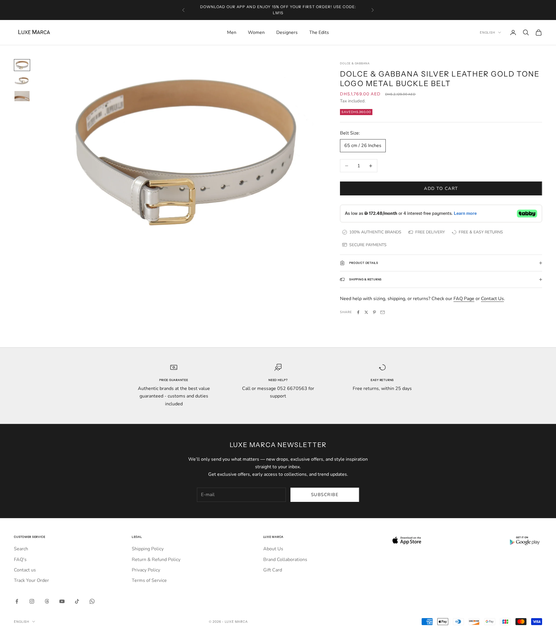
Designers (287, 32)
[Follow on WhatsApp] (92, 601)
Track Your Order (31, 580)
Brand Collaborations (285, 559)
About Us (273, 549)
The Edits (319, 32)
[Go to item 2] (22, 80)
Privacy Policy (146, 570)
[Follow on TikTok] (77, 601)
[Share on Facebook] (358, 312)
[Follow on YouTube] (62, 601)
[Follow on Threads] (47, 601)
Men (231, 32)
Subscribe (325, 495)
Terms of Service (149, 580)
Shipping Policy (148, 549)
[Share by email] (382, 312)
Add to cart (441, 188)
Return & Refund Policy (156, 559)
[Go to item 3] (22, 95)
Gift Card (272, 570)
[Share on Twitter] (366, 312)
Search (21, 549)
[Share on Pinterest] (374, 312)
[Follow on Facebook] (17, 601)
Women (256, 32)
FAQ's (20, 559)
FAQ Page (463, 298)
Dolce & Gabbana (355, 63)
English (487, 32)
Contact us (25, 570)
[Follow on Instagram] (32, 601)
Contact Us (492, 298)
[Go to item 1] (22, 65)
